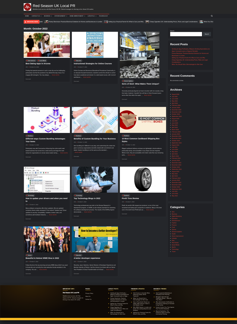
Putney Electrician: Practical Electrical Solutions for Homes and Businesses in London (59, 21)
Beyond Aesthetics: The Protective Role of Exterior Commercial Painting (163, 312)
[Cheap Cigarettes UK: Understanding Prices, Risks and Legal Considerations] (131, 22)
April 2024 (175, 154)
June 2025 (175, 123)
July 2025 (174, 121)
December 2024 (176, 136)
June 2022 (175, 193)
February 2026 (176, 105)
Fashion (174, 223)
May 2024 (175, 152)
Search (172, 31)
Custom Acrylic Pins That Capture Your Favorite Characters (165, 308)
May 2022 (175, 196)
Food (173, 227)
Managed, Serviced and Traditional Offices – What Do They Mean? (163, 298)
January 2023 (176, 180)
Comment (28, 79)
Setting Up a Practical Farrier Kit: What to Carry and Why (109, 21)
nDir (27, 67)
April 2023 (175, 176)
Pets (173, 240)
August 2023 (175, 171)
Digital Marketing (177, 216)
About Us (87, 296)
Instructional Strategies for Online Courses (93, 64)
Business (47, 16)
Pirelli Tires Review (130, 198)
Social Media (42, 60)
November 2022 (176, 185)
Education (78, 60)
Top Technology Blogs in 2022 (87, 198)
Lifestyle (91, 16)
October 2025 (176, 114)
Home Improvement (76, 16)
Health (174, 234)
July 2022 (174, 191)
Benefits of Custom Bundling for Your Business (95, 139)
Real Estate (175, 242)
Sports (174, 247)
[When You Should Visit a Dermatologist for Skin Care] (185, 22)
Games (30, 255)
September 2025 (177, 116)
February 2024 (176, 158)
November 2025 (176, 112)
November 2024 (176, 138)
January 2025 (176, 134)
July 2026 (174, 96)
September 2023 (177, 169)
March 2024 (175, 156)
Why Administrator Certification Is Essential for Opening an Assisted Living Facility (165, 303)
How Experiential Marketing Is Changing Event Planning (164, 293)
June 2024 (175, 149)
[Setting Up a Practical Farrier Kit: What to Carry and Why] (90, 22)
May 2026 (175, 101)
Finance (174, 225)
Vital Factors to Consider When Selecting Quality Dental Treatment (141, 294)
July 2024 (174, 147)
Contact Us (36, 16)
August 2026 (175, 94)
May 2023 (175, 174)
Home (27, 16)
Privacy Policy (89, 293)
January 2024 (176, 160)
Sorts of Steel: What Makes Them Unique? (140, 84)
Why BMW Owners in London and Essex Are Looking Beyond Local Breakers (142, 308)
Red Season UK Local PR (54, 6)
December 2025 (176, 110)
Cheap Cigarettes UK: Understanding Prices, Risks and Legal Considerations (157, 21)
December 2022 (176, 182)
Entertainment (60, 16)
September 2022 (177, 189)
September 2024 (177, 143)
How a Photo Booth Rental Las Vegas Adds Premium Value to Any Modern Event (141, 303)
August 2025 (175, 118)
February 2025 (176, 132)
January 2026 (176, 107)
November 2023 (176, 165)
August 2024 (175, 145)
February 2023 (176, 178)
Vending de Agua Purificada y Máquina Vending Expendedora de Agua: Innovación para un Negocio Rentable (119, 294)
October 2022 (176, 187)
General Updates (128, 81)
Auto (173, 212)
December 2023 (176, 163)
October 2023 (176, 167)
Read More (55, 75)
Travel (173, 251)
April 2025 (175, 127)
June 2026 (175, 99)
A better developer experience (87, 258)
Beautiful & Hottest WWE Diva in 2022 (42, 258)
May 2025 (175, 125)
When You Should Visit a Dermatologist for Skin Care (203, 21)
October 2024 (176, 140)
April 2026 (175, 103)
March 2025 (175, 129)
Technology (103, 16)
